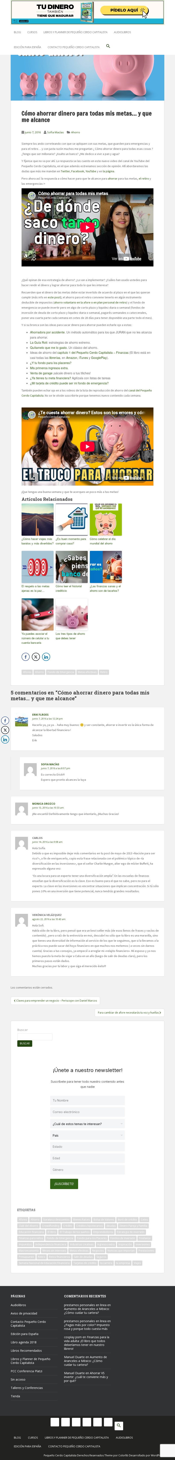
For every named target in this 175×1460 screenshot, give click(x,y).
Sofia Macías (55, 132)
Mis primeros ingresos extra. (49, 368)
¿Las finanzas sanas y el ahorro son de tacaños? (105, 588)
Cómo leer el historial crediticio (69, 588)
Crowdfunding (50, 1226)
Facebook (77, 171)
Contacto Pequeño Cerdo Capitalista (74, 47)
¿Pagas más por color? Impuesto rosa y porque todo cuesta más (87, 1327)
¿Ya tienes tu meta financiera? (50, 378)
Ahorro (75, 132)
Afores (27, 672)
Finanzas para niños (31, 1238)
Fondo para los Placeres (91, 1238)
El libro (52, 1232)
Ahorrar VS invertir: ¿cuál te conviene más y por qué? (86, 1377)
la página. (108, 171)
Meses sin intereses (54, 1250)
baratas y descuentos (56, 1219)
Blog (17, 32)
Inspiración (125, 1244)
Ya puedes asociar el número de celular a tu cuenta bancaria (35, 638)
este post (54, 297)
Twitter (65, 171)
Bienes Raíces (81, 1219)
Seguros (101, 1257)
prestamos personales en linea (85, 1305)
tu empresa (123, 1263)
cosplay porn (73, 1337)
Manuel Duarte (74, 1357)
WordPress (157, 1455)
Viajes (137, 1263)
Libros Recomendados (26, 1350)
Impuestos (25, 1244)
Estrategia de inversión (130, 1232)
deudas (111, 1226)
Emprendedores (103, 1232)
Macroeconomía (29, 1250)
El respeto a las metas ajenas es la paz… (36, 588)
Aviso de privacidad (24, 1313)
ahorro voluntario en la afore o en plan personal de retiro (90, 302)
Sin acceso (18, 1379)
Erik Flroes (40, 715)
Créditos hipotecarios (89, 1226)
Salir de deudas (83, 1257)
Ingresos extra (106, 1244)
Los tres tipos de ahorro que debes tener (70, 636)
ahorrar (112, 178)
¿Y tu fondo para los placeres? (50, 363)
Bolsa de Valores (103, 1219)
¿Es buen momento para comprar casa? (71, 541)
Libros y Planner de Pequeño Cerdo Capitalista (76, 32)
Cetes (144, 1219)
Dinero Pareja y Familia (133, 1226)
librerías (54, 357)
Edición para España (27, 47)
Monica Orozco (43, 804)
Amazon (71, 357)
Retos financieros (59, 1257)
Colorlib (123, 1455)
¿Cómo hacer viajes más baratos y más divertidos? (38, 541)
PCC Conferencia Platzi (26, 1371)
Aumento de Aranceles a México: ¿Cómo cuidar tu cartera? (86, 1311)
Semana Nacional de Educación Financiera (44, 1263)
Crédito (67, 1226)
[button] (108, 47)
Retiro (104, 672)
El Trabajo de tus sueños (74, 1232)
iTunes (83, 357)
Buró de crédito (127, 1219)
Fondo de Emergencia (61, 672)
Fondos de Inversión (122, 1238)
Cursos (32, 32)
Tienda (15, 1396)
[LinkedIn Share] (46, 657)
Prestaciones (146, 1250)
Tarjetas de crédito (84, 1263)
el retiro (144, 178)
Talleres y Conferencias (27, 1388)
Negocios (98, 1250)
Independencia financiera (50, 1244)
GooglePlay (99, 357)
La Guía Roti (38, 342)
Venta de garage (41, 373)
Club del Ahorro (28, 1226)
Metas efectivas (87, 672)
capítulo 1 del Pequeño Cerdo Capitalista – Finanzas (92, 352)
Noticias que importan (121, 1250)
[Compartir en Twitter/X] (36, 657)
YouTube (91, 171)
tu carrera (106, 1263)
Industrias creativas (81, 1244)
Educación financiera (31, 1232)
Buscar (22, 1030)
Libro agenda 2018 (23, 1342)
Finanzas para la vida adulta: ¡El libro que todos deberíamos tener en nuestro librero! (86, 1343)
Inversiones (143, 1244)
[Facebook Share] (26, 657)
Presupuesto (26, 1257)
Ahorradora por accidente (47, 332)
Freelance (145, 1238)
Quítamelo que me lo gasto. (49, 347)
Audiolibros (122, 32)
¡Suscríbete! (64, 1184)
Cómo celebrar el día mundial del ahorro (102, 541)
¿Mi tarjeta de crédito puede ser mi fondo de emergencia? (69, 383)
